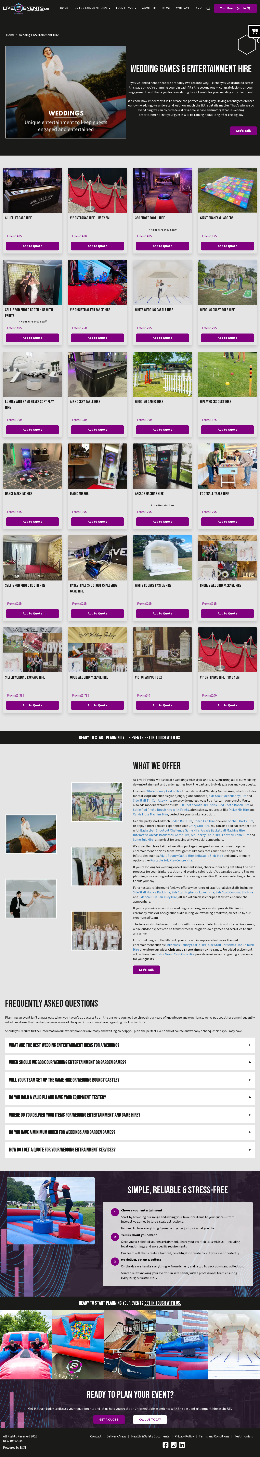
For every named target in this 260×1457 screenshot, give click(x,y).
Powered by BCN (14, 1447)
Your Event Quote (233, 8)
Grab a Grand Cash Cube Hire (175, 954)
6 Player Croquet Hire (215, 401)
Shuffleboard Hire (18, 218)
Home (64, 8)
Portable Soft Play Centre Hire (171, 860)
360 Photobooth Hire (150, 218)
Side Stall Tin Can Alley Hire (152, 800)
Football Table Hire (214, 493)
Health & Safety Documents (150, 1436)
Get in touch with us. (162, 738)
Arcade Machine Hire (149, 493)
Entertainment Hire (91, 8)
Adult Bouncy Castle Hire (176, 856)
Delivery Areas (116, 1436)
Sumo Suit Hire (143, 839)
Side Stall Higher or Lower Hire (193, 892)
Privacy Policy (184, 1436)
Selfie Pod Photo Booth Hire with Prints (161, 809)
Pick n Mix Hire (239, 809)
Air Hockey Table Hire (85, 401)
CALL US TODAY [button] (150, 1419)
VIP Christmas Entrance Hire (90, 309)
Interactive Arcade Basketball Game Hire (161, 835)
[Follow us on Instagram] (174, 1444)
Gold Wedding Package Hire (89, 677)
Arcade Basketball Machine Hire (223, 830)
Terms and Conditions (214, 1436)
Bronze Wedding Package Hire (220, 585)
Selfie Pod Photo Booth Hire (25, 585)
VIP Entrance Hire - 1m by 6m (89, 218)
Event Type (125, 8)
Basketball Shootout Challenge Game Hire (169, 830)
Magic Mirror (79, 493)
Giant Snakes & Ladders (216, 218)
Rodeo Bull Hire (181, 821)
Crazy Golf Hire (199, 826)
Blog (166, 8)
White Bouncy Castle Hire (153, 585)
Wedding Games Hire (149, 401)
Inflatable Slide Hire (209, 856)
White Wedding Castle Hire (154, 309)
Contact (183, 8)
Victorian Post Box (148, 677)
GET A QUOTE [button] (109, 1419)
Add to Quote (32, 246)
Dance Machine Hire (18, 493)
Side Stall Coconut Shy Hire (227, 796)
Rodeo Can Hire (204, 821)
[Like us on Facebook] (165, 1444)
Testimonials (243, 1436)
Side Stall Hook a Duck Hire (151, 892)
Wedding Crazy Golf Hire (217, 309)
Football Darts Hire (239, 821)
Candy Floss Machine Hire (150, 814)
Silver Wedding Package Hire (25, 677)
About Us (149, 8)
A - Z (199, 8)
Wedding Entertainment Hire (38, 35)
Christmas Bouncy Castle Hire (186, 945)
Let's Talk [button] (243, 130)
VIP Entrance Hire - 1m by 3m (219, 677)
